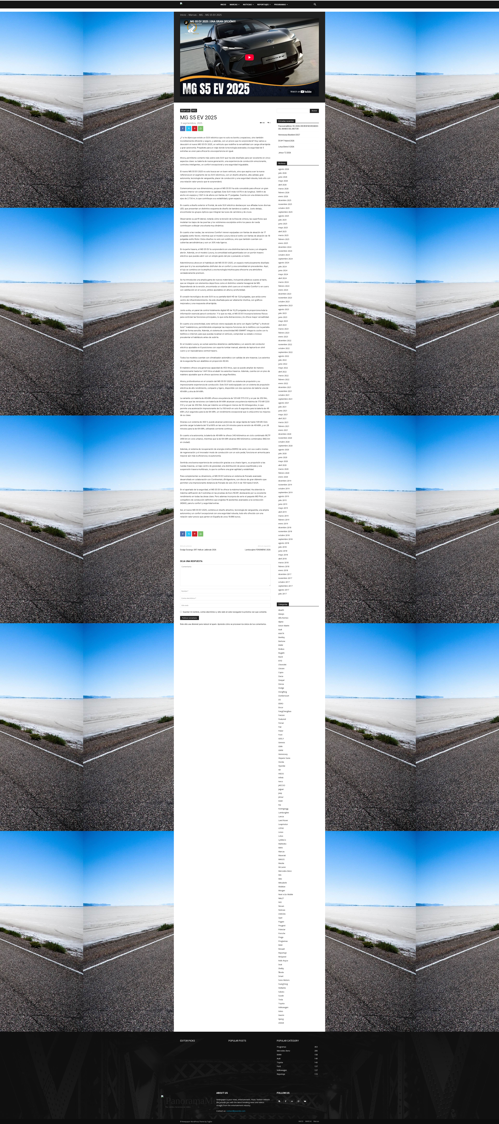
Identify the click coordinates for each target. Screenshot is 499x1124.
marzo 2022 (283, 375)
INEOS (281, 773)
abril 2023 (282, 325)
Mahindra (282, 844)
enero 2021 (283, 430)
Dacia (280, 676)
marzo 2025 (283, 235)
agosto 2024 (283, 262)
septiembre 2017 (285, 586)
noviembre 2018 (285, 531)
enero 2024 (283, 290)
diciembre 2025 (284, 200)
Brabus (281, 649)
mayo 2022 (283, 368)
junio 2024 (282, 270)
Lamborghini (283, 812)
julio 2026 (282, 173)
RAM (280, 945)
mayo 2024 (283, 274)
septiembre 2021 (285, 399)
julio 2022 (282, 360)
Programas (283, 941)
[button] (315, 4)
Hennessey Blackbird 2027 (289, 135)
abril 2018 (282, 558)
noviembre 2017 (285, 578)
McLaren (282, 867)
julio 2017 (282, 593)
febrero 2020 (283, 473)
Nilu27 (281, 898)
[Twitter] (188, 128)
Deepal (281, 680)
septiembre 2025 (285, 212)
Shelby (281, 968)
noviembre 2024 (285, 251)
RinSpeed (282, 956)
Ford (280, 734)
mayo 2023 (283, 321)
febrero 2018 (283, 566)
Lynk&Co (282, 840)
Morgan (281, 890)
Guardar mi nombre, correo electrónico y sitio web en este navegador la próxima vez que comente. (225, 612)
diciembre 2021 (284, 387)
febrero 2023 (283, 332)
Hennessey (283, 754)
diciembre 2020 (284, 434)
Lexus (280, 832)
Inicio (183, 14)
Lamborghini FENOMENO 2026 (258, 550)
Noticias (281, 910)
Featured (282, 719)
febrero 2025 (283, 239)
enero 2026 (283, 196)
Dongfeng (282, 692)
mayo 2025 (283, 227)
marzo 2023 (283, 329)
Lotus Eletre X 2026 (286, 147)
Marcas (193, 14)
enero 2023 (283, 336)
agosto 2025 (283, 216)
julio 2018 (282, 547)
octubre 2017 (284, 582)
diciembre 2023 (284, 294)
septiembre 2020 (285, 445)
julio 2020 (282, 453)
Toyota (281, 1003)
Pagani (281, 921)
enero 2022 (283, 383)
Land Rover (283, 820)
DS (279, 699)
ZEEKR (281, 1023)
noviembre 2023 (285, 297)
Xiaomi (281, 1015)
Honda (281, 762)
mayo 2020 (283, 461)
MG (201, 14)
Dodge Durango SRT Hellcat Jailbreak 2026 (198, 550)
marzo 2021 (283, 422)
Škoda (281, 972)
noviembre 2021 (285, 391)
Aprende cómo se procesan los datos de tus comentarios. (242, 624)
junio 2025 (282, 223)
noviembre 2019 (285, 484)
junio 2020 (282, 457)
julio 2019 (282, 500)
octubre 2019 (284, 488)
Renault (281, 949)
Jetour (280, 797)
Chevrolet (282, 664)
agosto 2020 (283, 449)
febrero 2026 (283, 192)
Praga (280, 937)
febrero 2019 (283, 519)
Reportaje (282, 953)
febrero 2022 (283, 379)
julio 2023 (282, 313)
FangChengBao (284, 711)
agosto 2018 (283, 543)
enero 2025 (283, 243)
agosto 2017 (283, 590)
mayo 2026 (283, 181)
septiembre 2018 (285, 539)
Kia (279, 805)
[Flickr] (292, 1101)
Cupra (280, 672)
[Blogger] (279, 1101)
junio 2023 (282, 317)
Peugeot (281, 925)
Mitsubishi (282, 882)
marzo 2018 (283, 562)
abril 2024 (282, 278)
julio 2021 (282, 406)
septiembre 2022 (285, 352)
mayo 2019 (283, 508)
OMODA (281, 914)
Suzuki (281, 995)
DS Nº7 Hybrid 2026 (286, 141)
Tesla (280, 999)
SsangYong (283, 984)
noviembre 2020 (285, 438)
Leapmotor (283, 824)
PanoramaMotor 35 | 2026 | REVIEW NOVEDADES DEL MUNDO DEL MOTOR (298, 127)
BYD (280, 660)
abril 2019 (282, 512)
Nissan (281, 906)
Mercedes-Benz (285, 871)
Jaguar (281, 789)
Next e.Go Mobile (285, 894)
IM (279, 770)
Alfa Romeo (283, 618)
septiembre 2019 (285, 492)
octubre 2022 (284, 348)
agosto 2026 (283, 169)
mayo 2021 (283, 414)
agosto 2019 (283, 496)
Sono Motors (284, 980)
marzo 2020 (283, 469)
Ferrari (281, 723)
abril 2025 (282, 231)
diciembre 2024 (284, 247)
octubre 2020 (284, 442)
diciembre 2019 (284, 480)
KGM (280, 801)
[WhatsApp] (200, 128)
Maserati (282, 855)
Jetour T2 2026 (284, 153)
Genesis (281, 742)
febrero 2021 (283, 426)
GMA (280, 746)
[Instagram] (298, 1101)
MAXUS (281, 859)
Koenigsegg (283, 808)
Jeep (280, 793)
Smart (280, 976)
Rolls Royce (283, 960)
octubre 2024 (284, 255)
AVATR (281, 633)
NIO (280, 902)
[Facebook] (182, 128)
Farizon (281, 715)
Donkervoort (283, 695)
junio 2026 (282, 177)
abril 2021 (282, 418)
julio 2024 (282, 266)
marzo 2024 (283, 282)
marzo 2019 (283, 516)
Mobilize (281, 886)
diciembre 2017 (284, 574)
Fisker (280, 731)
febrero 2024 (283, 286)
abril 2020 (282, 465)
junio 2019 (282, 504)
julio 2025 (282, 220)
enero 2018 (283, 570)
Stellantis (282, 988)
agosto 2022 (283, 356)
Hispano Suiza (284, 758)
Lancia (281, 816)
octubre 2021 (284, 395)
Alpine (280, 621)
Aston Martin (283, 625)
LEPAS (281, 828)
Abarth (281, 610)
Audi (280, 629)
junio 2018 (282, 551)
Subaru (281, 992)
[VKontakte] (304, 1101)
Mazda (281, 863)
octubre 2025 (284, 208)
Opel (280, 918)
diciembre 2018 (284, 527)
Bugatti (281, 653)
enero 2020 (283, 477)
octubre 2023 (284, 301)
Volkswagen (283, 1007)
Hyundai (281, 766)
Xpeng (281, 1019)
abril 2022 (282, 371)
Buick (280, 657)
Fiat (279, 727)
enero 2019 (283, 523)
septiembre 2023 (285, 305)
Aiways (281, 614)
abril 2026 (282, 184)
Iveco (280, 781)
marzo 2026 (283, 188)
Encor (280, 707)
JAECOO (281, 785)
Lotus (280, 836)
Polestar (281, 929)
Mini (280, 879)
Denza (281, 684)
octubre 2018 (284, 535)
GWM (280, 750)
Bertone (281, 641)
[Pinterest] (194, 128)
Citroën (281, 668)
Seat (280, 964)
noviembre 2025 (285, 204)
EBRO (280, 703)
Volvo (280, 1011)
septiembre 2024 (285, 258)
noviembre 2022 (285, 344)
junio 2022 (282, 364)
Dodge (281, 688)
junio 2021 (282, 410)
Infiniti (280, 777)
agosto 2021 (283, 403)
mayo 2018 (283, 554)
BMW (280, 645)
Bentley (281, 637)
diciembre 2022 (284, 340)
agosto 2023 (283, 309)
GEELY (281, 738)
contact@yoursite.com (235, 1111)
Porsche (281, 933)
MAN (280, 847)
